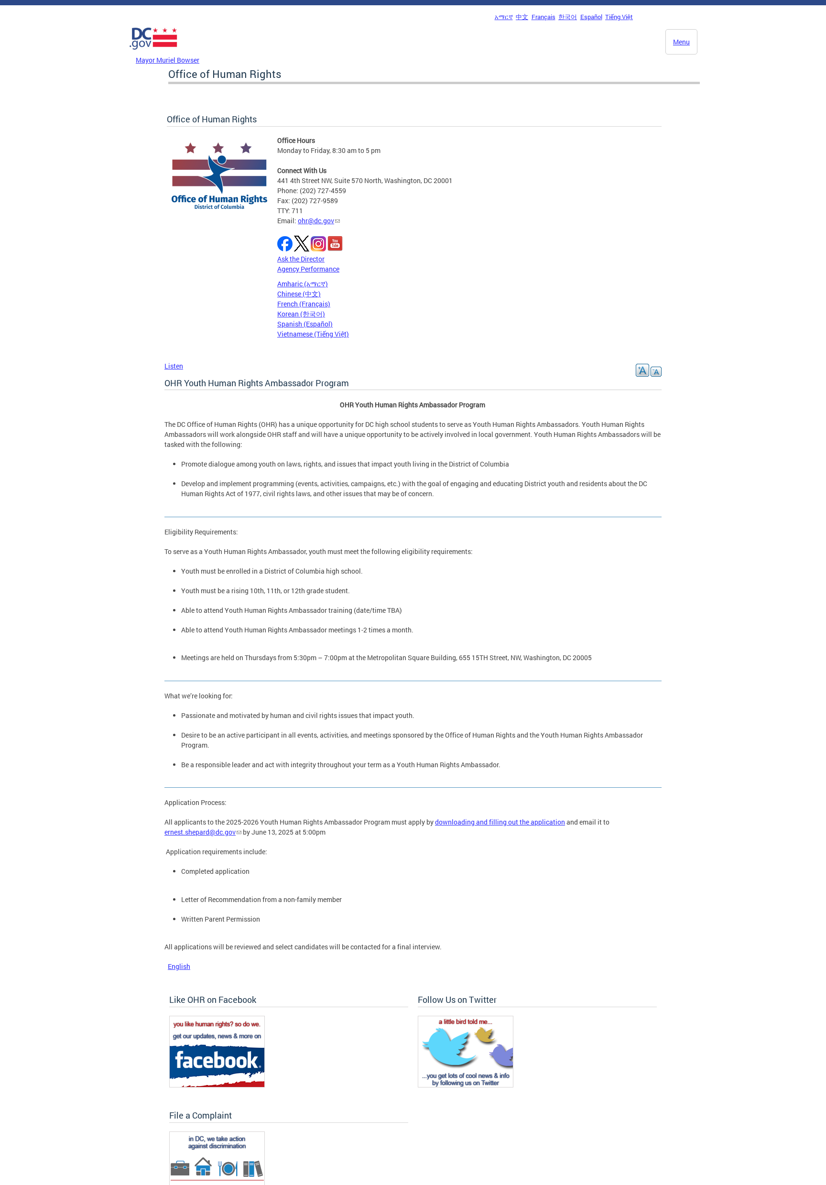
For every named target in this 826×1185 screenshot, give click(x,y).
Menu (681, 41)
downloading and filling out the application (500, 821)
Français (543, 16)
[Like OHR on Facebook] (217, 1084)
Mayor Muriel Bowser (167, 60)
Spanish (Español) (305, 323)
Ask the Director (301, 258)
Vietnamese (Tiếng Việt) (313, 333)
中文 (522, 16)
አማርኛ (504, 16)
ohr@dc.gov (316, 220)
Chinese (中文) (299, 293)
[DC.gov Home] (153, 52)
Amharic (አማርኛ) (302, 283)
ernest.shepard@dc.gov (200, 832)
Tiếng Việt (619, 16)
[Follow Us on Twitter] (465, 1084)
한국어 (567, 16)
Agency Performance (308, 268)
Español (591, 16)
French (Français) (303, 303)
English (179, 966)
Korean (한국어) (301, 313)
